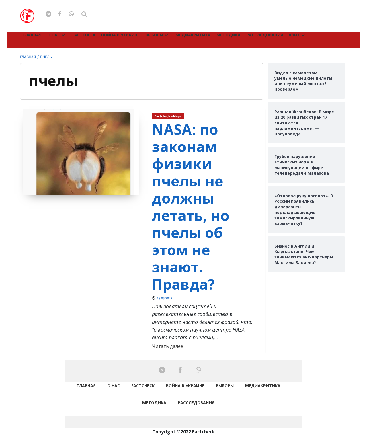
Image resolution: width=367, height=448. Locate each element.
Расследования (264, 35)
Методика (228, 35)
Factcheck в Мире (168, 116)
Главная (32, 35)
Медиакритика (193, 35)
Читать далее (167, 346)
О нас (53, 35)
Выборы (154, 35)
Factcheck (83, 35)
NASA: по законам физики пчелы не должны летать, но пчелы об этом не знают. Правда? (190, 207)
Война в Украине (120, 35)
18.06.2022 (164, 298)
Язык (294, 35)
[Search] (84, 14)
